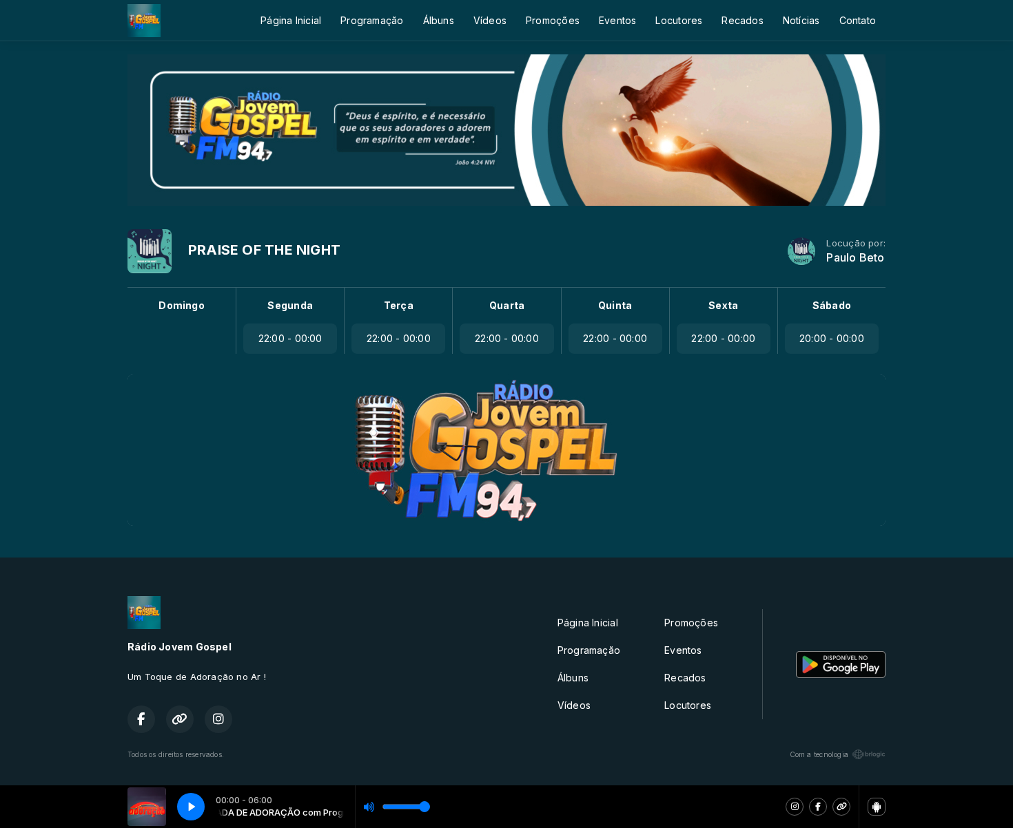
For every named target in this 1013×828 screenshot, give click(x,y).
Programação (371, 20)
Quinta (615, 305)
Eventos (617, 20)
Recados (742, 20)
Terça (398, 305)
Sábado (831, 305)
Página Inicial (290, 20)
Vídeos (489, 20)
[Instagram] (795, 807)
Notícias (801, 20)
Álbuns (438, 20)
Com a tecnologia (819, 754)
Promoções (553, 20)
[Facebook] (818, 807)
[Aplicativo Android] (877, 807)
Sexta (723, 305)
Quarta (506, 305)
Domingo (181, 305)
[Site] (841, 807)
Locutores (678, 20)
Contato (857, 20)
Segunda (289, 305)
